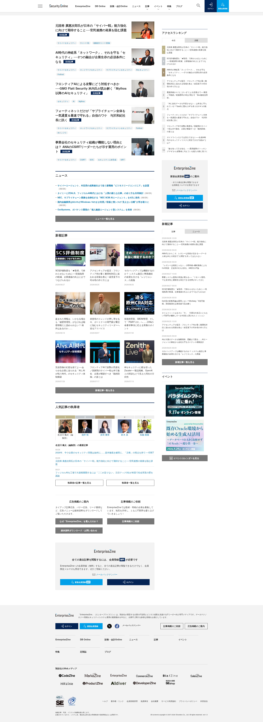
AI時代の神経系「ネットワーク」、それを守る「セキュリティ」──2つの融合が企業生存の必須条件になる (90, 57)
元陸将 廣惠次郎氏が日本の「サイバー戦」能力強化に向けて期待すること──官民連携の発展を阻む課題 (91, 29)
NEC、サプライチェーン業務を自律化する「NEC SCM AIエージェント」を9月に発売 (103, 197)
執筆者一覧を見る (130, 482)
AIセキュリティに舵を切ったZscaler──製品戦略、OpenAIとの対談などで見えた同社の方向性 (139, 372)
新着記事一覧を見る (104, 390)
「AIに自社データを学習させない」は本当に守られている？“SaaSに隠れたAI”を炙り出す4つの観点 (187, 106)
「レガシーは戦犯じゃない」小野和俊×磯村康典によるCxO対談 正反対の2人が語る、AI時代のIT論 (184, 266)
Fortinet (61, 74)
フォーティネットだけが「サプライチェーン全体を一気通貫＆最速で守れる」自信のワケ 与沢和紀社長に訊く (90, 115)
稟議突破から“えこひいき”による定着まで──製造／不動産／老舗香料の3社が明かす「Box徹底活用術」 (187, 95)
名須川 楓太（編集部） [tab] (65, 427)
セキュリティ (63, 101)
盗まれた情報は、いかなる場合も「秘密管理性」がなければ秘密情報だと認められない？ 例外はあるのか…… (70, 323)
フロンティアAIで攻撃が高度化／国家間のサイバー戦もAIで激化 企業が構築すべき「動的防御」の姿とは (105, 372)
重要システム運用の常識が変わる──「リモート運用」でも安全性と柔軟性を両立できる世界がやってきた (184, 278)
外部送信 (204, 701)
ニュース (136, 6)
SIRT (123, 159)
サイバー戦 (84, 43)
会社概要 (154, 701)
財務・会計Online (119, 6)
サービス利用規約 (168, 701)
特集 (169, 6)
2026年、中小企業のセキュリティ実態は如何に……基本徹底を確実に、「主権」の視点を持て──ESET (104, 452)
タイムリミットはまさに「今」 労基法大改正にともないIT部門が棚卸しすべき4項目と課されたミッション (185, 314)
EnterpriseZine (82, 6)
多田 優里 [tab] (104, 425)
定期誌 (83, 651)
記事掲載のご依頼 (130, 521)
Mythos (82, 101)
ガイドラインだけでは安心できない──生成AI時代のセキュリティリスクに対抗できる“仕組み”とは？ (186, 140)
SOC (92, 159)
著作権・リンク (117, 701)
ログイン (130, 582)
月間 (196, 40)
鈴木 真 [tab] (124, 425)
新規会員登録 (82, 582)
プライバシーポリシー (188, 701)
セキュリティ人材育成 (107, 159)
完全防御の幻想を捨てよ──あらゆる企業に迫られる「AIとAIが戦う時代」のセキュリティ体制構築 (70, 372)
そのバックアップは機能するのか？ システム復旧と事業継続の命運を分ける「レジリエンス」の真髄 (139, 275)
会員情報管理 (132, 701)
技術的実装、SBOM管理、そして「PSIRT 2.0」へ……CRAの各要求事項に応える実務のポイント (139, 323)
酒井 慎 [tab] (85, 425)
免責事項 (144, 701)
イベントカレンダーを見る (186, 458)
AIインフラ (62, 132)
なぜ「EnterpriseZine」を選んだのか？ (79, 521)
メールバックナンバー (106, 574)
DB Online (100, 6)
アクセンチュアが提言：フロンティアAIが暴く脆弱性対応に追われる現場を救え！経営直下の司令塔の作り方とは (105, 275)
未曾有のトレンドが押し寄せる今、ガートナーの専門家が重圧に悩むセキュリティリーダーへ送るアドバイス (105, 323)
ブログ (179, 6)
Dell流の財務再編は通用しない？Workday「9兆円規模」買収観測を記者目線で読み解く (183, 302)
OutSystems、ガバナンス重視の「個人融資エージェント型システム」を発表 (100, 209)
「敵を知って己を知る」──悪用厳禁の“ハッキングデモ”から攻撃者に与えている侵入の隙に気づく (187, 150)
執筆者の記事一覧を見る (79, 482)
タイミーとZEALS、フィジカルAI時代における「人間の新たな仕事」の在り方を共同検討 (105, 193)
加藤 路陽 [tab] (144, 425)
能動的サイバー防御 (101, 43)
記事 (147, 6)
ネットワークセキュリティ (91, 69)
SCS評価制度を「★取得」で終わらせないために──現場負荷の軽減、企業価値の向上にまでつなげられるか (70, 275)
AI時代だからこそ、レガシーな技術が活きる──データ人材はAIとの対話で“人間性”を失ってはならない (184, 254)
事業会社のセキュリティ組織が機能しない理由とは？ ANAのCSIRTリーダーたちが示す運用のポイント (90, 146)
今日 (173, 40)
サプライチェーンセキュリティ (119, 69)
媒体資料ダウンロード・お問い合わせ (79, 530)
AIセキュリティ (142, 69)
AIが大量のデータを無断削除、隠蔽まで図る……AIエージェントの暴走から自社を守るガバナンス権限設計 (184, 340)
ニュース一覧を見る (104, 218)
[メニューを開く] (40, 6)
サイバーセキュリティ (67, 43)
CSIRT (83, 159)
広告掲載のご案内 (196, 626)
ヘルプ (105, 701)
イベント (158, 6)
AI (73, 101)
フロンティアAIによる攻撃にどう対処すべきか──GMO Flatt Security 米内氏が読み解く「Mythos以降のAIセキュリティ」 (90, 88)
